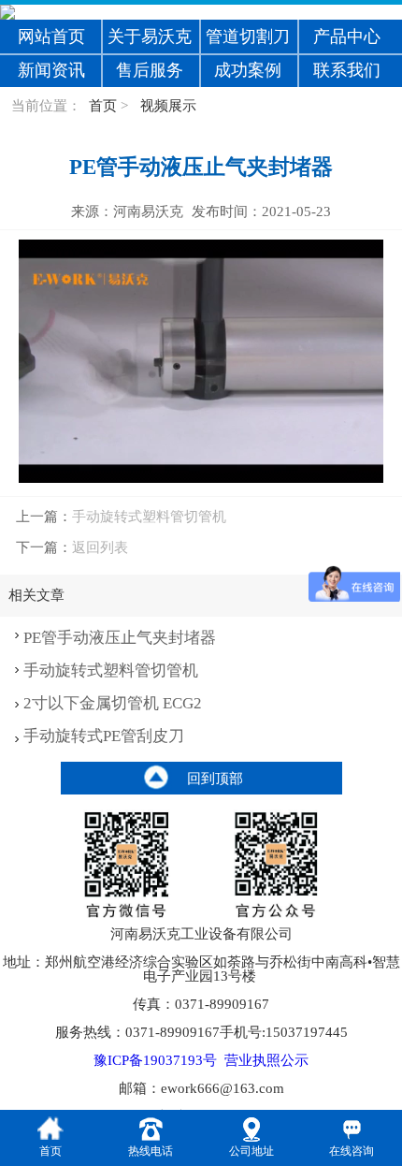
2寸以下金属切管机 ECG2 (112, 703)
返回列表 (100, 547)
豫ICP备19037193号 (155, 1060)
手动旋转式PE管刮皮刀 (103, 736)
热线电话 (150, 1151)
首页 (103, 105)
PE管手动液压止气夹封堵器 (119, 638)
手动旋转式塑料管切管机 (149, 516)
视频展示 (168, 105)
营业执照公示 (266, 1060)
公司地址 (251, 1151)
